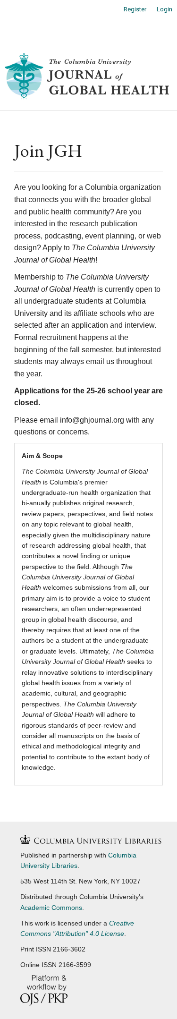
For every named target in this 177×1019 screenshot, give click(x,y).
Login (164, 9)
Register (135, 9)
